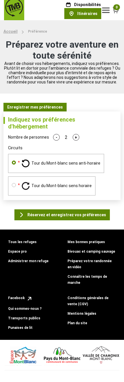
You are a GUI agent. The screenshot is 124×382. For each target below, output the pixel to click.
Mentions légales (81, 314)
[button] (105, 10)
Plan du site (77, 323)
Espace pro (17, 251)
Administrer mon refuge (28, 261)
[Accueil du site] (14, 10)
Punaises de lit (20, 328)
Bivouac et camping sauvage (91, 251)
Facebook (17, 298)
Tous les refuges (22, 242)
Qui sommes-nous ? (25, 309)
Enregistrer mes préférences (35, 107)
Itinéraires (87, 13)
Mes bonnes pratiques (86, 242)
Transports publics (24, 318)
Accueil (10, 31)
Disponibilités (87, 4)
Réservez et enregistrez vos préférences (66, 215)
